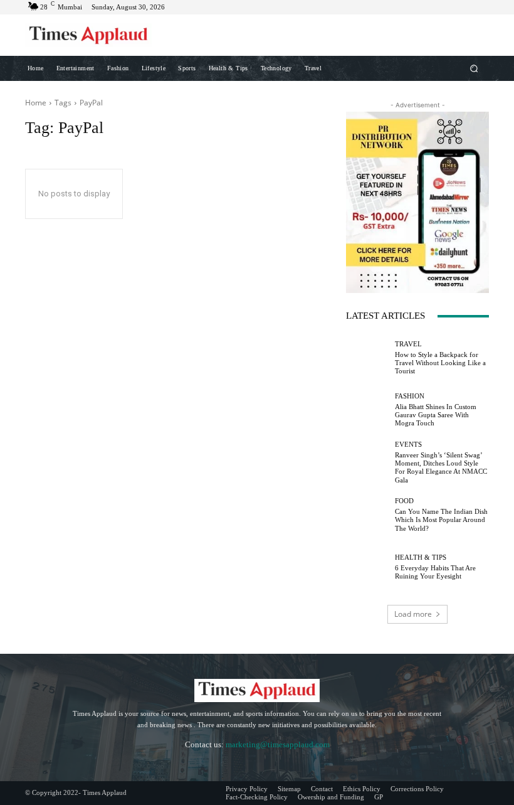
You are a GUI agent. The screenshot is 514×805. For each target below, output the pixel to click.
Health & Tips (420, 557)
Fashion (409, 396)
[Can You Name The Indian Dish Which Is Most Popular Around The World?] (367, 515)
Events (408, 444)
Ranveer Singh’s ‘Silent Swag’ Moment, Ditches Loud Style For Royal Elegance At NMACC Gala (441, 467)
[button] (474, 68)
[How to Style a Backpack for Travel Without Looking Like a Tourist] (367, 357)
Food (404, 501)
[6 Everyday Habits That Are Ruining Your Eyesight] (367, 567)
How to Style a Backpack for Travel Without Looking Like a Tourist (440, 363)
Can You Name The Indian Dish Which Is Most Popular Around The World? (441, 519)
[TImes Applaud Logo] (88, 35)
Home (35, 102)
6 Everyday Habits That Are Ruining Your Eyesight (435, 572)
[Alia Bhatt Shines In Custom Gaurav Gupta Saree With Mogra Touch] (367, 410)
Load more (413, 614)
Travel (408, 344)
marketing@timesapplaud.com (278, 744)
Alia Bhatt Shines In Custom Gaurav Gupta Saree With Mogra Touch (435, 415)
